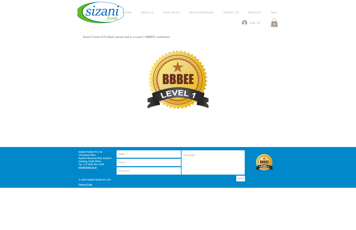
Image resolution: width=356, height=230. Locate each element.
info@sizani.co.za (87, 167)
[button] (149, 10)
